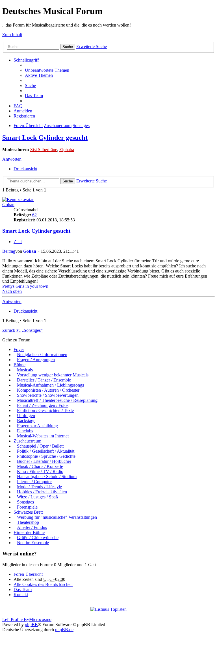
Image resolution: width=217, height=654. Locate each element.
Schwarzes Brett (28, 512)
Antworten (11, 159)
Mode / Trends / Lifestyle (39, 486)
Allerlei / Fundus (32, 527)
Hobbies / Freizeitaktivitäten (42, 491)
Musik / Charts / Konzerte (40, 466)
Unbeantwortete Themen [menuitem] (47, 70)
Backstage (26, 420)
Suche (67, 47)
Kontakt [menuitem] (21, 594)
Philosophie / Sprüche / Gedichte (46, 456)
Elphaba (66, 149)
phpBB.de (64, 629)
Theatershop (28, 522)
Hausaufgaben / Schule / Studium (47, 476)
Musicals (25, 369)
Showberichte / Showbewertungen (48, 395)
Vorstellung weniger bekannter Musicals (52, 374)
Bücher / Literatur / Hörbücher (44, 461)
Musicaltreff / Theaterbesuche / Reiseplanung (57, 400)
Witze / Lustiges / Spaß (37, 496)
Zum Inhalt (12, 34)
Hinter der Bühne (29, 532)
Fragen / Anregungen (36, 359)
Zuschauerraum (57, 125)
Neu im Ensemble (33, 542)
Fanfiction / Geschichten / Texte (45, 410)
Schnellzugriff (26, 60)
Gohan (8, 204)
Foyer (19, 349)
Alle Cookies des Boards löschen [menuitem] (43, 584)
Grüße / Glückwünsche (37, 537)
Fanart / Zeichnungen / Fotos (42, 405)
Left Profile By (15, 619)
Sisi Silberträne (43, 149)
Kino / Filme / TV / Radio (40, 471)
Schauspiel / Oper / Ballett (40, 446)
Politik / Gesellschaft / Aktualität (45, 451)
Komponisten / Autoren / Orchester (48, 390)
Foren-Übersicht (28, 125)
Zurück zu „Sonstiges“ (22, 330)
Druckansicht (25, 168)
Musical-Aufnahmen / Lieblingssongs (50, 385)
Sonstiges (81, 125)
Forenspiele (27, 507)
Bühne (19, 364)
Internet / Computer (34, 481)
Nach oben (12, 291)
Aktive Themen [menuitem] (39, 75)
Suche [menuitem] (30, 85)
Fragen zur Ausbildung (37, 425)
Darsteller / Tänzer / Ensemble (44, 380)
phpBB (31, 624)
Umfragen (26, 415)
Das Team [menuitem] (34, 95)
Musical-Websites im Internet (43, 435)
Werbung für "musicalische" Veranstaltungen (57, 517)
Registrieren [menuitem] (24, 116)
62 (34, 214)
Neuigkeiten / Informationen (42, 354)
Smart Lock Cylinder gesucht (45, 137)
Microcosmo (40, 619)
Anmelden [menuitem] (23, 110)
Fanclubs (25, 430)
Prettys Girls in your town (25, 286)
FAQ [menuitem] (18, 105)
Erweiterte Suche (91, 46)
